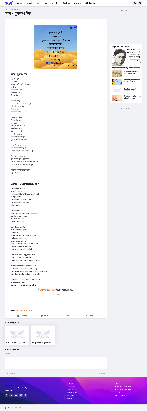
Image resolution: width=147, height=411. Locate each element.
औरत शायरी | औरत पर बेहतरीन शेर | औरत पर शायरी (132, 81)
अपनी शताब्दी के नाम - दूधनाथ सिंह (15, 342)
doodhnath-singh (15, 9)
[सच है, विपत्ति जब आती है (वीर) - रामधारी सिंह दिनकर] (126, 57)
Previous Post (10, 374)
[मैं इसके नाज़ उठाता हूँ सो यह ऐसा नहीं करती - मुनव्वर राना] (117, 98)
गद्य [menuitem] (46, 3)
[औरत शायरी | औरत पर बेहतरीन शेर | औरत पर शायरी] (117, 82)
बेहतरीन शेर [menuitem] (66, 3)
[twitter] (11, 395)
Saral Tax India (120, 395)
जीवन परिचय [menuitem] (55, 3)
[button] (135, 3)
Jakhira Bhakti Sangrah (123, 386)
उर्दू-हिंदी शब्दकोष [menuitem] (90, 3)
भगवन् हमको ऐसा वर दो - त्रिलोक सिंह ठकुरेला (130, 89)
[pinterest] (25, 395)
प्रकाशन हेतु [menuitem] (29, 3)
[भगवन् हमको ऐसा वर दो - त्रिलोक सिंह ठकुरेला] (117, 90)
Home (6, 9)
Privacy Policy (72, 393)
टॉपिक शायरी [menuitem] (77, 3)
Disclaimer (71, 395)
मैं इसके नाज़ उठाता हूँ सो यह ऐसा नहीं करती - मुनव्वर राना (132, 97)
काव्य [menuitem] (38, 3)
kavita (31, 310)
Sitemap (70, 389)
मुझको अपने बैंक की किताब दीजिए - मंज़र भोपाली (131, 72)
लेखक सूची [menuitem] (18, 3)
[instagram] (21, 395)
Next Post (102, 374)
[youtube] (16, 395)
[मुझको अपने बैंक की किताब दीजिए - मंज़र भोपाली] (117, 73)
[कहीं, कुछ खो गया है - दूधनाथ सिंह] (43, 333)
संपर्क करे (69, 398)
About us (70, 386)
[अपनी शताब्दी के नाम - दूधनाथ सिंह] (17, 333)
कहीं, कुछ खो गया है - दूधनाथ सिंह (41, 342)
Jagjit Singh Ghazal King (123, 389)
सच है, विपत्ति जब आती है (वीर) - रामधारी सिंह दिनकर (126, 68)
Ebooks (117, 393)
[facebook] (6, 395)
